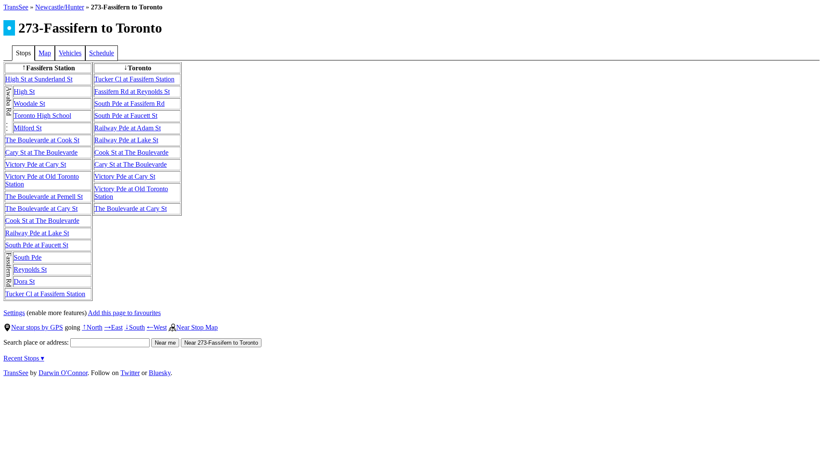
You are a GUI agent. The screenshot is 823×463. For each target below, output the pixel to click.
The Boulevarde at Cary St (41, 208)
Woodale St (29, 103)
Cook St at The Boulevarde (42, 220)
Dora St (24, 281)
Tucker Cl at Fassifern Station (45, 294)
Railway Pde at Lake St (37, 233)
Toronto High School (42, 115)
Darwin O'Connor (63, 372)
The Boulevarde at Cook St (42, 140)
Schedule (101, 53)
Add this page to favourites (124, 312)
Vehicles (70, 53)
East (113, 327)
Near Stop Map (197, 327)
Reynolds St (30, 269)
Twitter (130, 372)
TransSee (15, 7)
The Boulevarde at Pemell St (44, 196)
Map (45, 53)
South (134, 327)
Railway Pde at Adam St (127, 128)
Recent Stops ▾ (23, 358)
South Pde (28, 257)
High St (24, 91)
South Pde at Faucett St (36, 245)
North (92, 327)
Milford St (28, 128)
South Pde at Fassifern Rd (129, 103)
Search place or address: (36, 342)
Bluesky (160, 372)
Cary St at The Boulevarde (41, 152)
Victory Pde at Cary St (35, 164)
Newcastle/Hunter (59, 7)
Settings (14, 312)
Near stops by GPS (37, 327)
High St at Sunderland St (38, 79)
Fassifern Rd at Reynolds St (132, 91)
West (157, 327)
